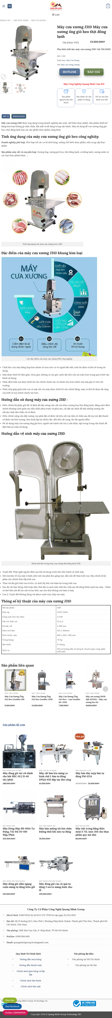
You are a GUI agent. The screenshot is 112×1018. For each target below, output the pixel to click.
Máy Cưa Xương (38, 20)
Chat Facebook (12, 1006)
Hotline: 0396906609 (15, 1012)
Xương (76, 65)
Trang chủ (5, 20)
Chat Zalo (9, 1000)
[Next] (51, 52)
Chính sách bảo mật (31, 986)
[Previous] (4, 52)
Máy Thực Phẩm (21, 20)
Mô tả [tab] (6, 116)
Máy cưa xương (67, 65)
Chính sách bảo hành (30, 980)
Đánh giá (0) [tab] (19, 116)
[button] (3, 6)
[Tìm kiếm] (10, 6)
